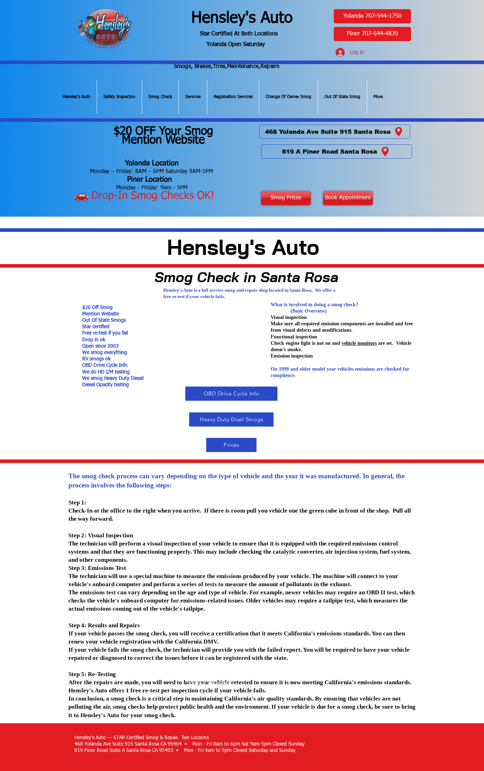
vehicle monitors (359, 343)
